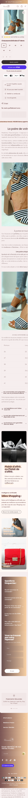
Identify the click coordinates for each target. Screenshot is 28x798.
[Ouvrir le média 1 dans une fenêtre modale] (23, 12)
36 (4, 45)
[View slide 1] (11, 714)
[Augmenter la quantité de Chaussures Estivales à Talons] (10, 57)
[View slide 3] (14, 714)
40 (4, 50)
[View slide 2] (12, 714)
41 (9, 50)
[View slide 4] (16, 714)
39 (21, 45)
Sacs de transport (9, 536)
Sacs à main (7, 567)
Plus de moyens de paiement (14, 71)
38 (15, 45)
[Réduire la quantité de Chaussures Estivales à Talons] (3, 57)
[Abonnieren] (22, 758)
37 (9, 45)
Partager (6, 103)
